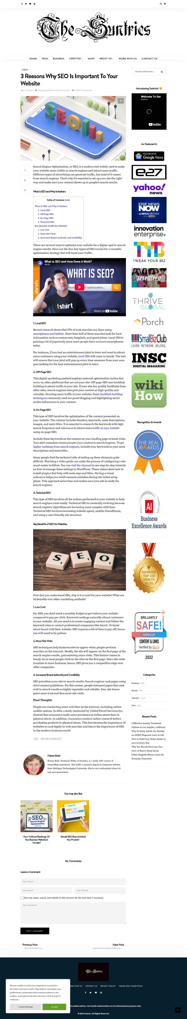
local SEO (84, 356)
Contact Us (149, 58)
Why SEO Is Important (51, 739)
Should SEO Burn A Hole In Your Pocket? (73, 838)
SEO (36, 739)
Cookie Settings (26, 1007)
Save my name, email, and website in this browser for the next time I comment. (64, 897)
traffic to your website (106, 428)
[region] (38, 996)
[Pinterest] (35, 4)
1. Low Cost (43, 230)
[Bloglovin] (30, 4)
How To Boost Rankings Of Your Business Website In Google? (36, 839)
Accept (54, 1007)
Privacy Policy (108, 986)
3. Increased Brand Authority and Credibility (60, 237)
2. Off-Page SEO (46, 214)
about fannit (41, 629)
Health (134, 690)
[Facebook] (22, 4)
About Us (105, 58)
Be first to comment (83, 90)
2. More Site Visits (47, 233)
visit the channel (81, 465)
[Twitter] (26, 4)
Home (33, 58)
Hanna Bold (53, 755)
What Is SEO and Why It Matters (51, 206)
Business (58, 58)
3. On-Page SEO (45, 218)
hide (67, 200)
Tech (45, 58)
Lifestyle (75, 58)
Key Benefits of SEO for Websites (51, 226)
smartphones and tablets (48, 333)
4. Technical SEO (46, 222)
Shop (91, 58)
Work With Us (128, 58)
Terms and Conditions (131, 986)
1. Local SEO (44, 210)
